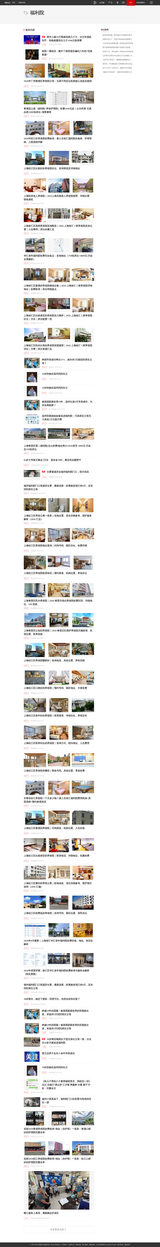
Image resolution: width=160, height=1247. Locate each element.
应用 (13, 2)
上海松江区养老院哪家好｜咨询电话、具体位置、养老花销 (54, 660)
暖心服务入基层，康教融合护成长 (41, 1213)
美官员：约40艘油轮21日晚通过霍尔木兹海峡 (119, 64)
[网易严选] (111, 2)
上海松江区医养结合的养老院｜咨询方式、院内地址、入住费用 (56, 743)
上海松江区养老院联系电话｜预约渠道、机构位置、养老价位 (55, 573)
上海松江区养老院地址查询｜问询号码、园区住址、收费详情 (55, 545)
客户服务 (85, 1244)
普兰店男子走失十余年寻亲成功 (58, 1053)
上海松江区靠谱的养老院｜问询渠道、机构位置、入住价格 (54, 828)
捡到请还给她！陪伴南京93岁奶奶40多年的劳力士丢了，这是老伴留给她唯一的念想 (119, 35)
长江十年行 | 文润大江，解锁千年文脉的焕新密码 (119, 68)
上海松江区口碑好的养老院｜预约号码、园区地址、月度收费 (55, 688)
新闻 (44, 1032)
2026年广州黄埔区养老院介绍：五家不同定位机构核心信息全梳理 (58, 81)
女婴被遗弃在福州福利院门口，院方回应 (68, 471)
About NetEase (55, 1244)
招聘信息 (78, 1244)
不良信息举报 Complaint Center (106, 1244)
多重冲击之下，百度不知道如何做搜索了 (117, 39)
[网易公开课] (102, 2)
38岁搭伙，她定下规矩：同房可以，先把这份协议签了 (52, 999)
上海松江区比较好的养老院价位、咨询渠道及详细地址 (52, 168)
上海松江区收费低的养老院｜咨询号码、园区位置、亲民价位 (55, 913)
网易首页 (7, 2)
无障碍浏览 (21, 2)
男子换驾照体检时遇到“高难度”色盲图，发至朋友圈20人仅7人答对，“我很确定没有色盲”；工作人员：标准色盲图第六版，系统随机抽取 (119, 47)
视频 (44, 44)
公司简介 (64, 1244)
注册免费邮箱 (140, 2)
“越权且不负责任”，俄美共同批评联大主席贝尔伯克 (119, 72)
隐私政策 (92, 1244)
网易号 (44, 59)
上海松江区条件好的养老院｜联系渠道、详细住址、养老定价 (55, 715)
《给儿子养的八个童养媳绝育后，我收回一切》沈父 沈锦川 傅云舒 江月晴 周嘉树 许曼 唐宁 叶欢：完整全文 (66, 1085)
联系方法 (71, 1244)
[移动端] (95, 2)
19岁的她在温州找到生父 (55, 373)
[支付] (118, 2)
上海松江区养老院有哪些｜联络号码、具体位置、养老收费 (54, 770)
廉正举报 (120, 1244)
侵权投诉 (127, 1244)
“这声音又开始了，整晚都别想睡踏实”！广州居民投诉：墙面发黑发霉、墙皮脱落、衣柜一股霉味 (119, 60)
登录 (130, 2)
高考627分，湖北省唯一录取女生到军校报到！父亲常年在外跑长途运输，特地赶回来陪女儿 (119, 51)
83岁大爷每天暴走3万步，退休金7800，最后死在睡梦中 (52, 460)
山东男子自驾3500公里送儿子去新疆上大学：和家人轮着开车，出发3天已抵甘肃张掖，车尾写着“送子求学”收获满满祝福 (119, 56)
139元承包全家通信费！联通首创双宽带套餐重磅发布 (119, 43)
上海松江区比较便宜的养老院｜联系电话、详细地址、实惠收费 (56, 855)
